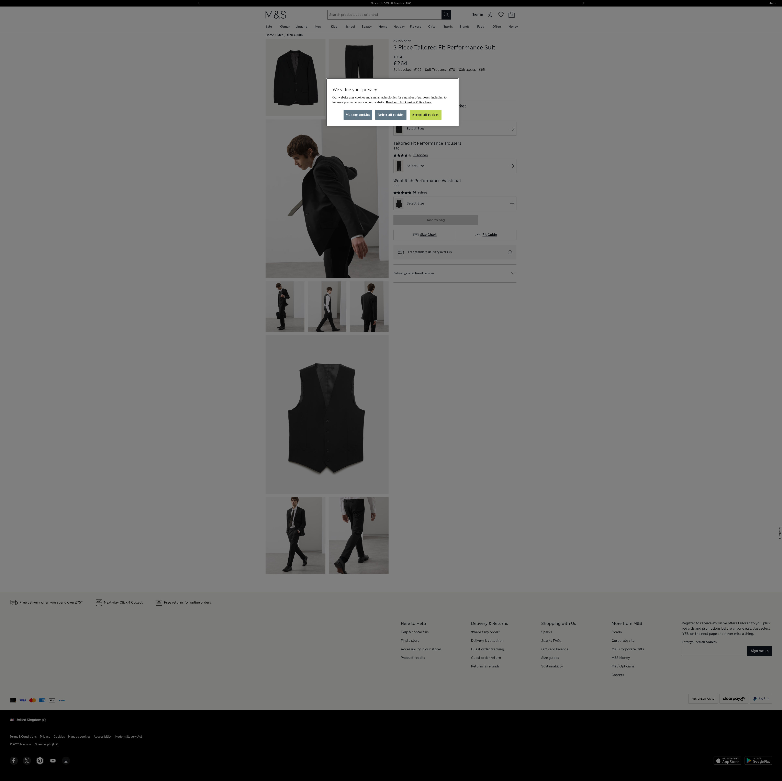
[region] (392, 102)
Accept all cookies (425, 114)
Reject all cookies (391, 114)
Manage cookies (358, 114)
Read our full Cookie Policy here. (409, 102)
